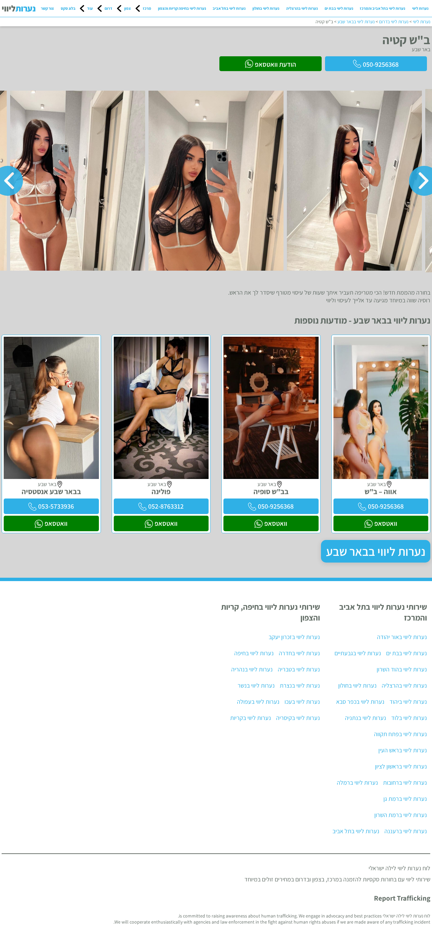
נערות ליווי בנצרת (300, 685)
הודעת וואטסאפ (275, 64)
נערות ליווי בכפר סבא (360, 701)
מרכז (147, 8)
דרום (108, 8)
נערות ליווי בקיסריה (298, 718)
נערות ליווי (420, 8)
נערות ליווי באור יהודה (402, 637)
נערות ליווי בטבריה (299, 669)
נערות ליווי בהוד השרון (402, 669)
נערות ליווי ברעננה (405, 831)
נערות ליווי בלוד (409, 718)
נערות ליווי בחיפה (254, 653)
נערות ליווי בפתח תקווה (400, 734)
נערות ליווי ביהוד (408, 701)
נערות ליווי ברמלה (357, 782)
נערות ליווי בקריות (250, 718)
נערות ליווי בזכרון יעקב (294, 637)
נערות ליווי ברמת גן (405, 799)
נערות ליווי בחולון (265, 8)
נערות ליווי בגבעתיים (357, 653)
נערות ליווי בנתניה (365, 718)
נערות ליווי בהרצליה (302, 8)
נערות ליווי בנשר (256, 685)
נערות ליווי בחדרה (299, 653)
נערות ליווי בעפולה (258, 701)
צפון (127, 8)
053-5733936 (56, 506)
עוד (90, 8)
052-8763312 (166, 506)
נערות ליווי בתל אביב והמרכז (382, 8)
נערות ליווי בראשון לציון (401, 766)
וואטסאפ (385, 523)
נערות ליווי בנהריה (252, 669)
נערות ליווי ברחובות (405, 782)
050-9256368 (381, 64)
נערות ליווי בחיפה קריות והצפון (182, 8)
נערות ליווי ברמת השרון (400, 815)
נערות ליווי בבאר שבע (375, 551)
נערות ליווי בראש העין (402, 750)
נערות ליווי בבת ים (339, 8)
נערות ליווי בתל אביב (229, 8)
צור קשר (47, 8)
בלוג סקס (68, 8)
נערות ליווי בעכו (302, 701)
